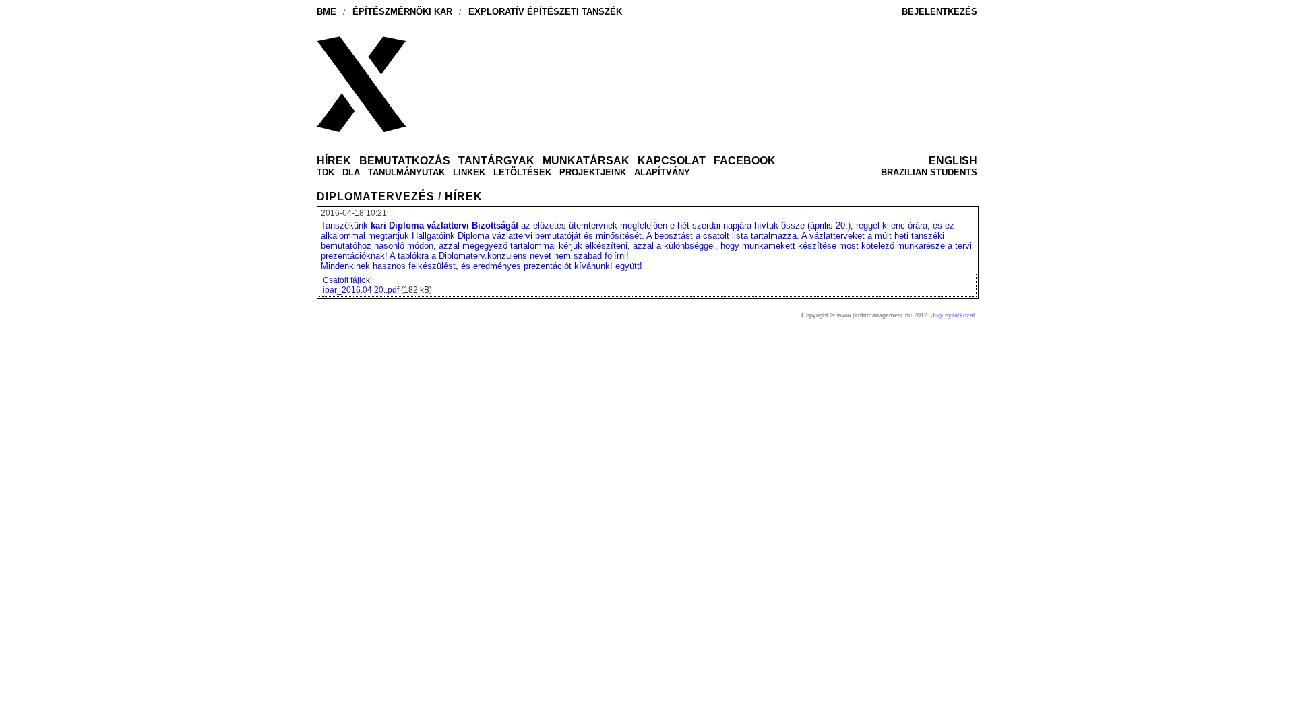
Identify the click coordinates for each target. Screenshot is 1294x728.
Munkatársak (586, 160)
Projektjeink (592, 172)
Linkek (469, 172)
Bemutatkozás (404, 160)
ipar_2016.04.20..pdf (361, 290)
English (953, 160)
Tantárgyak (496, 160)
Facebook (745, 160)
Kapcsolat (672, 160)
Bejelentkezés (939, 12)
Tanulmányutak (406, 172)
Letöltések (522, 172)
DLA (351, 172)
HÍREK (464, 196)
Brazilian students (929, 172)
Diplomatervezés (376, 196)
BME (326, 12)
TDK (325, 172)
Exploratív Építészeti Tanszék (545, 12)
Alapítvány (662, 172)
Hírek (334, 160)
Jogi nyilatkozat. (954, 315)
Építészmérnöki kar (402, 12)
